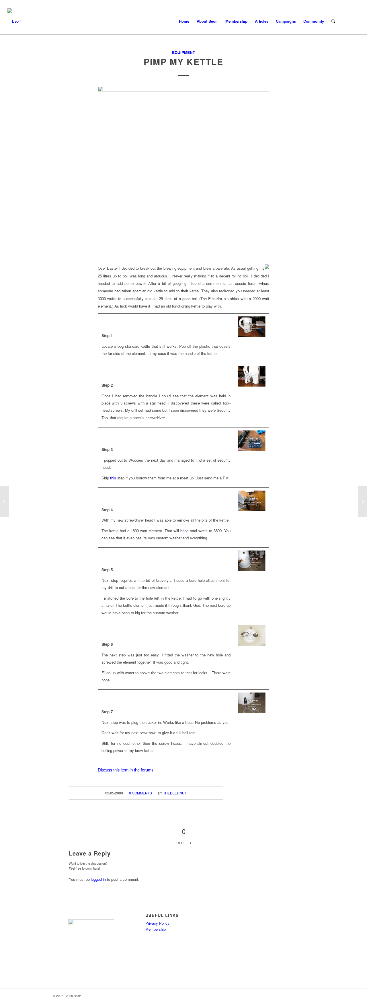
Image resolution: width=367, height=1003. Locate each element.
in (185, 530)
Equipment (183, 52)
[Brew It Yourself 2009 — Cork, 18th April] (4, 501)
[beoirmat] (183, 172)
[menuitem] (184, 21)
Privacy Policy (157, 923)
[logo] (14, 21)
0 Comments (140, 792)
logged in (98, 879)
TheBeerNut (175, 792)
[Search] (333, 21)
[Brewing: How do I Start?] (362, 501)
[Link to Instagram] (355, 21)
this (113, 478)
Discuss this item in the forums (125, 770)
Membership (155, 929)
